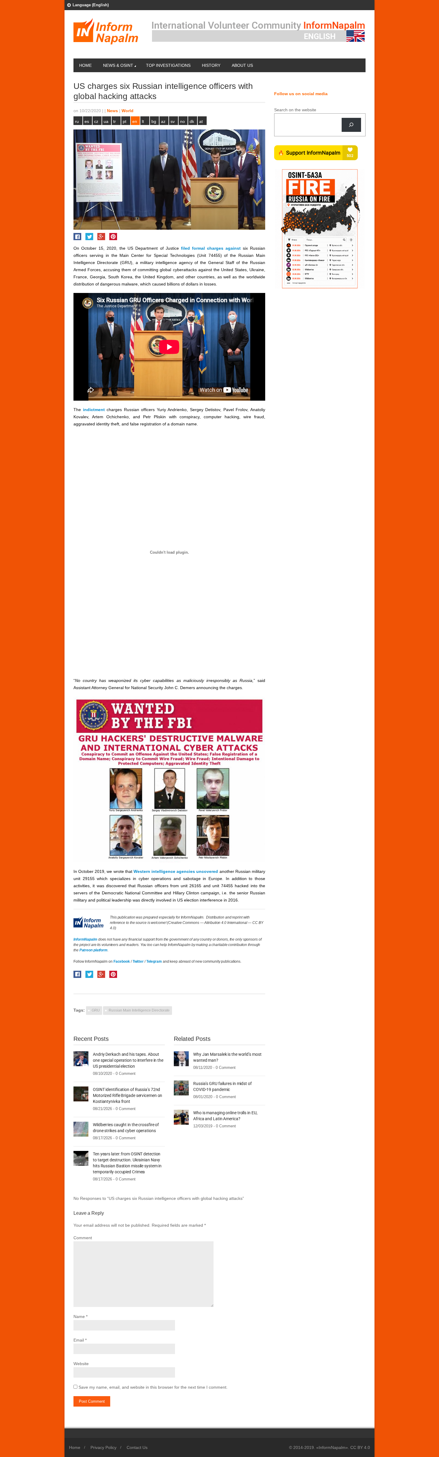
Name (79, 1316)
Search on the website (295, 109)
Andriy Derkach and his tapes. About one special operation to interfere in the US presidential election (128, 1060)
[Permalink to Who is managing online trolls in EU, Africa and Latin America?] (181, 1116)
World (127, 110)
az (163, 121)
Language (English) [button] (91, 5)
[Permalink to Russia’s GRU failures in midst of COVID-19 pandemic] (181, 1087)
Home (85, 65)
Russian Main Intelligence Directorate (139, 1010)
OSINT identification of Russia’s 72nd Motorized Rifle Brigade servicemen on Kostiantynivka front (127, 1095)
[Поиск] (351, 125)
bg (153, 121)
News (112, 110)
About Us (242, 65)
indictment (94, 409)
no (182, 121)
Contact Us (137, 1447)
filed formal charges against (211, 248)
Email (78, 1340)
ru (77, 121)
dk (192, 121)
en (134, 121)
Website (81, 1363)
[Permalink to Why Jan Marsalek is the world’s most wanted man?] (181, 1058)
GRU (96, 1010)
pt (124, 121)
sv (173, 121)
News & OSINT (118, 65)
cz (96, 121)
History (211, 65)
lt (143, 121)
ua (106, 121)
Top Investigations (168, 65)
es (87, 121)
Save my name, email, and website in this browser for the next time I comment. (153, 1387)
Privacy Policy (103, 1447)
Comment (82, 1237)
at (201, 121)
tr (114, 121)
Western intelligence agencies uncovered (175, 871)
